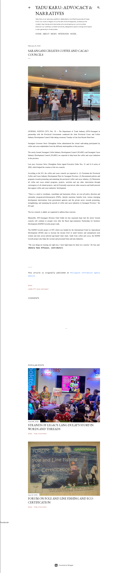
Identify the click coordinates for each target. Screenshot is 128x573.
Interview (63, 34)
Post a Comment (40, 434)
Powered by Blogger (66, 565)
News (54, 34)
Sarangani (44, 289)
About (46, 34)
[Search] (98, 7)
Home (39, 34)
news (38, 289)
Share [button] (30, 285)
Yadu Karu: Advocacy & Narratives (64, 10)
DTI (34, 289)
